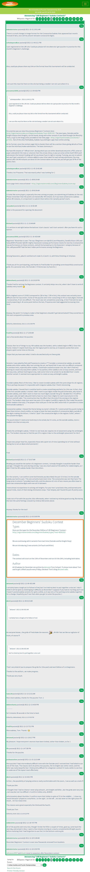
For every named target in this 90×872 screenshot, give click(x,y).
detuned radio (63, 569)
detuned (47, 567)
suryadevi (10, 206)
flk (7, 748)
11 (67, 19)
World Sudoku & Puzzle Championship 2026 (45, 10)
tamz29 (9, 694)
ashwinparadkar (12, 43)
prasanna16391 (12, 91)
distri (8, 601)
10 (63, 19)
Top (81, 26)
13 (74, 19)
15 (81, 19)
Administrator (12, 29)
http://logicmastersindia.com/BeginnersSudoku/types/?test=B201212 (39, 532)
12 (70, 19)
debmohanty (11, 280)
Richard (9, 223)
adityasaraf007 (12, 853)
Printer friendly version (16, 871)
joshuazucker (11, 759)
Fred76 (9, 333)
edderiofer (10, 823)
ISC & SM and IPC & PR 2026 (45, 12)
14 (77, 19)
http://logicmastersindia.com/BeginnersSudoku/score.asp (53, 183)
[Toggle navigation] (85, 4)
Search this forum (14, 868)
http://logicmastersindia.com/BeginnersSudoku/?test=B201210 (30, 133)
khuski (23, 853)
